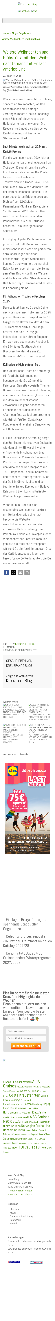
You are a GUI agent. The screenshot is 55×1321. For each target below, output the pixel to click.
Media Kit (15, 1212)
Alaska (39, 1087)
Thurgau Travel (10, 1147)
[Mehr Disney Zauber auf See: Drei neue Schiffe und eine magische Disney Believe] (40, 728)
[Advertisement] (27, 879)
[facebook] (24, 10)
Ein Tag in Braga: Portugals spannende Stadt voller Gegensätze (24, 924)
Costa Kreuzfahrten (24, 1095)
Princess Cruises (11, 1134)
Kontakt (14, 1223)
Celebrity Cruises (29, 1091)
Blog (14, 33)
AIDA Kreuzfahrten (26, 1086)
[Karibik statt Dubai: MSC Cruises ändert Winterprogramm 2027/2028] (15, 728)
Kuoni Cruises (9, 1117)
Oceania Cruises (13, 1130)
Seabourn (32, 1138)
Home (6, 33)
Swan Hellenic (24, 1143)
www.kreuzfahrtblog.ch (20, 1194)
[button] (6, 572)
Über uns (14, 1209)
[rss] (34, 10)
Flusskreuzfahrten (13, 1104)
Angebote (24, 33)
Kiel (19, 1113)
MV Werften (33, 1122)
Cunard (44, 1095)
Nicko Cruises (12, 1126)
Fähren (28, 1104)
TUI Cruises (28, 1147)
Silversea (41, 1139)
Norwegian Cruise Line (35, 1126)
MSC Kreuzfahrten (15, 1121)
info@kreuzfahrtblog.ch (20, 1190)
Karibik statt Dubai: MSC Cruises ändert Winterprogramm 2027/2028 (27, 958)
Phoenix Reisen (31, 1130)
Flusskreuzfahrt (27, 1100)
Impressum (15, 1220)
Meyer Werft (22, 1117)
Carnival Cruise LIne (11, 1091)
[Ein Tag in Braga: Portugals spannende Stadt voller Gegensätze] (15, 707)
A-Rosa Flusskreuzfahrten (17, 1082)
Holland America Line (28, 1108)
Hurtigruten (10, 1112)
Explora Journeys (11, 1100)
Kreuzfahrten (39, 1112)
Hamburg (37, 1104)
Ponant (42, 1130)
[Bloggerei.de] (36, 1262)
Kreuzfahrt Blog (25, 644)
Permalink (9, 647)
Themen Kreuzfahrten (38, 1143)
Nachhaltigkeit (43, 1121)
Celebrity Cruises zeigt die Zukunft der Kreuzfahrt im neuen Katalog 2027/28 (27, 941)
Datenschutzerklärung (21, 1216)
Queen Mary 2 (25, 1135)
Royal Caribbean (19, 1138)
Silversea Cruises (10, 1143)
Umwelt (43, 1147)
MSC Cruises (39, 1116)
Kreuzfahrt (26, 1112)
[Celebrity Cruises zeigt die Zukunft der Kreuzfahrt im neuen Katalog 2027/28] (40, 708)
